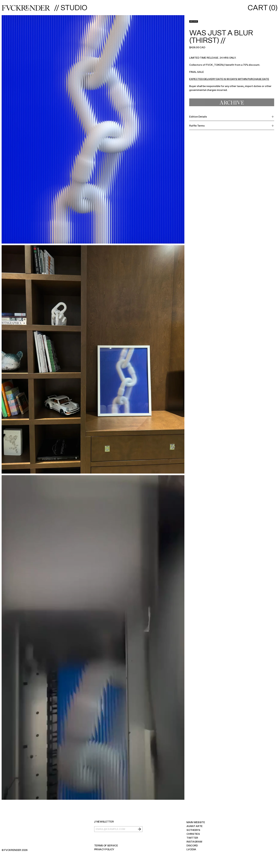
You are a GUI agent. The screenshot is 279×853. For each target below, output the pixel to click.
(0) (262, 7)
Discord (192, 845)
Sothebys (193, 830)
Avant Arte (194, 826)
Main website (195, 822)
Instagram (194, 841)
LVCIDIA (191, 849)
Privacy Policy (104, 849)
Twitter (192, 837)
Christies (193, 833)
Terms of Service (106, 845)
